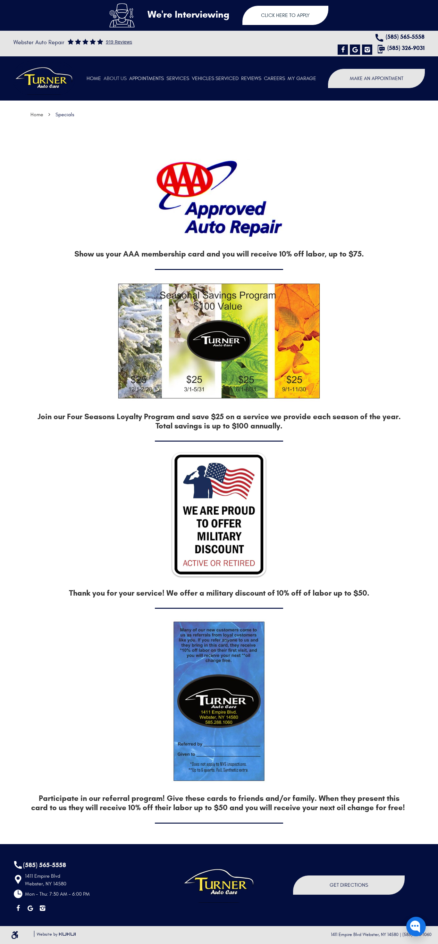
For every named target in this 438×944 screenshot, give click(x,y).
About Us (115, 78)
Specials (64, 115)
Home (94, 78)
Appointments (146, 78)
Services (177, 78)
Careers (274, 78)
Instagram (367, 50)
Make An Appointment (376, 78)
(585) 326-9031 (406, 48)
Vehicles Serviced (215, 78)
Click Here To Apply (285, 15)
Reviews (251, 78)
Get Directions (349, 885)
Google (355, 50)
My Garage (302, 78)
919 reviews (119, 42)
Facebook (343, 50)
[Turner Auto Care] (44, 78)
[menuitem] (94, 78)
